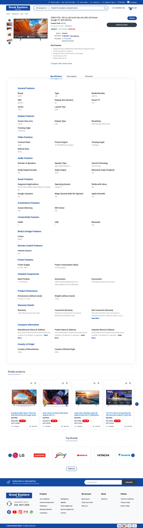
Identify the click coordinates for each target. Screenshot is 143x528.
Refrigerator (65, 499)
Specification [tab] (56, 76)
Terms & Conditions (127, 499)
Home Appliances (67, 506)
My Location (84, 2)
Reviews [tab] (89, 76)
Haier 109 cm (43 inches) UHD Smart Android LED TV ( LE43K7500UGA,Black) (55, 414)
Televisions (15, 14)
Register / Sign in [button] (109, 2)
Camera (63, 513)
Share (132, 18)
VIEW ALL (71, 469)
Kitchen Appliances (67, 509)
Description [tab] (72, 76)
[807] (130, 383)
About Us (104, 499)
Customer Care (119, 8)
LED (22, 14)
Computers (43, 513)
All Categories (41, 8)
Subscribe (129, 482)
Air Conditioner (45, 499)
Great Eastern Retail (15, 526)
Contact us (96, 2)
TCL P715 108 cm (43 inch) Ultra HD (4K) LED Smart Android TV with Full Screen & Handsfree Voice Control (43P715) (118, 414)
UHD (26, 14)
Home (8, 14)
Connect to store (122, 25)
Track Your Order (69, 2)
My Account (86, 499)
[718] (35, 383)
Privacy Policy (125, 502)
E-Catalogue (133, 2)
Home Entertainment (47, 502)
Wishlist (122, 2)
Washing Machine (46, 509)
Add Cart (34, 426)
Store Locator (55, 2)
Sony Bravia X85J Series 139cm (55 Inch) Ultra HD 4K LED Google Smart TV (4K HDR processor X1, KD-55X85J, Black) (23, 414)
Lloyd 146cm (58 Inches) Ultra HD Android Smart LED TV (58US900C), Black (86, 414)
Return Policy (125, 506)
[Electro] (18, 8)
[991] (98, 383)
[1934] (66, 383)
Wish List (85, 506)
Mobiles (63, 502)
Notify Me (71, 29)
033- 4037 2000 (21, 505)
